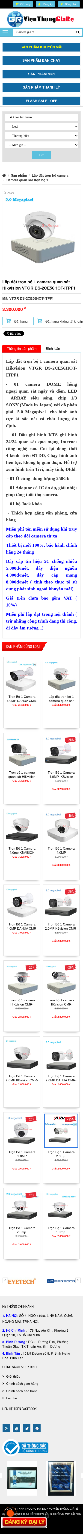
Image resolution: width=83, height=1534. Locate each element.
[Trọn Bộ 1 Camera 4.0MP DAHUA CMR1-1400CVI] (61, 826)
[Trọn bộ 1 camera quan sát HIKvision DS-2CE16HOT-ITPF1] (22, 750)
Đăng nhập (71, 4)
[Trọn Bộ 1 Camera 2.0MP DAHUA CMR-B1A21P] (61, 1054)
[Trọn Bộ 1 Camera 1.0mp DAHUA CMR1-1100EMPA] (61, 1206)
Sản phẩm (19, 175)
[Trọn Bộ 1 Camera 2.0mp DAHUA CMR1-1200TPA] (61, 1130)
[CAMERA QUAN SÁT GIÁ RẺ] (41, 19)
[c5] (61, 1477)
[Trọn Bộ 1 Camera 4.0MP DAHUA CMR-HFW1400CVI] (22, 902)
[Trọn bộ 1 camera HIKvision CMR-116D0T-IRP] (61, 978)
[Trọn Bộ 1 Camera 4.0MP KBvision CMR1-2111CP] (61, 750)
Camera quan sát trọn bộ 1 (27, 180)
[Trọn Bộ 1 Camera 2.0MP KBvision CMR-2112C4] (22, 1054)
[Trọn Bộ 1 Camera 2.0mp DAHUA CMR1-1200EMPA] (22, 1206)
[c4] (22, 1477)
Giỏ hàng (25, 4)
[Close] (47, 1516)
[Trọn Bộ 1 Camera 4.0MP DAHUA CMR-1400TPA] (22, 674)
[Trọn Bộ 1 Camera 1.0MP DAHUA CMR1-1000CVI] (22, 1130)
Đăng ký (48, 4)
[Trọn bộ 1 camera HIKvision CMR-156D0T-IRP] (22, 978)
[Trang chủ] (4, 175)
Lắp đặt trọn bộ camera (50, 175)
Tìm (41, 155)
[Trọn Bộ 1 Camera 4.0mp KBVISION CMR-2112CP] (22, 826)
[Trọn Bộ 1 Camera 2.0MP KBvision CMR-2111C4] (61, 902)
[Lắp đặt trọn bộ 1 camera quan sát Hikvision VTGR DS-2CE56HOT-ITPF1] (61, 674)
